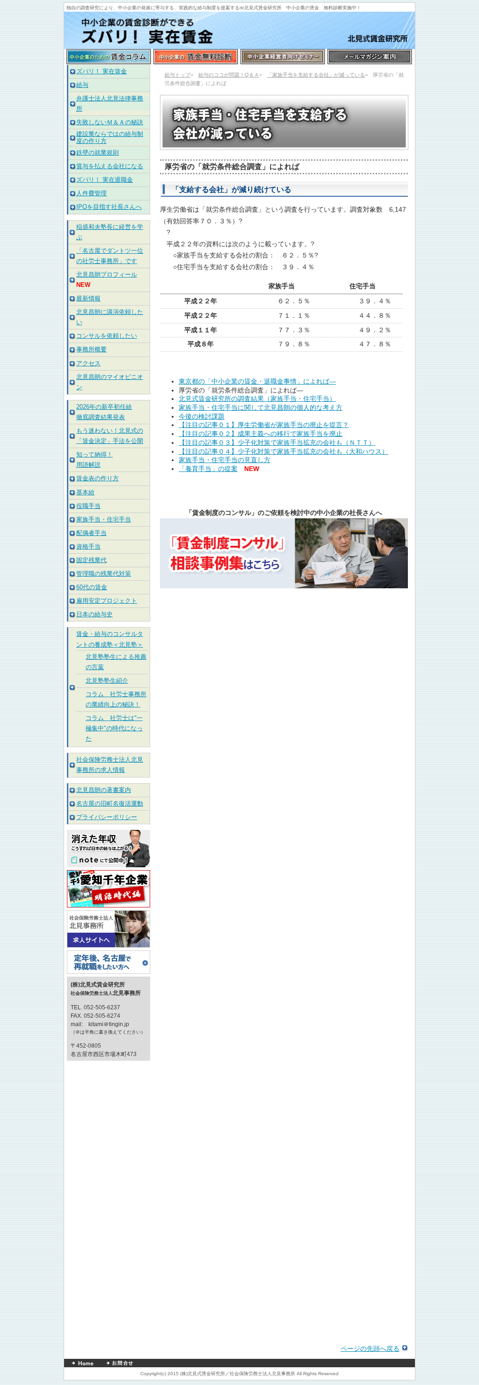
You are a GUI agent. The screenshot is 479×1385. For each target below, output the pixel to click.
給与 (82, 84)
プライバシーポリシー (106, 817)
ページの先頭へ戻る (370, 1348)
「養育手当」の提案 (208, 468)
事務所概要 (91, 349)
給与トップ (177, 75)
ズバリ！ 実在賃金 (101, 71)
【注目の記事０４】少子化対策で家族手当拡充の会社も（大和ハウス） (283, 451)
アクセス (88, 363)
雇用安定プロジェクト (106, 600)
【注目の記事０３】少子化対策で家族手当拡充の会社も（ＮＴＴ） (277, 442)
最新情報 (88, 298)
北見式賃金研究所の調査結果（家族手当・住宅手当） (257, 398)
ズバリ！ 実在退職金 (104, 179)
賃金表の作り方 (97, 478)
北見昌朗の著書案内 (103, 789)
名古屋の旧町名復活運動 (109, 803)
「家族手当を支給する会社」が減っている (316, 75)
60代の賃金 (91, 587)
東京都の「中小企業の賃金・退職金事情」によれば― (257, 381)
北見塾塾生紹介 (107, 680)
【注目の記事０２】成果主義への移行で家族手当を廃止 (260, 433)
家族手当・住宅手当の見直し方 (224, 460)
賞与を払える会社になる (109, 166)
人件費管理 (91, 193)
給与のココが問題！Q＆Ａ (228, 75)
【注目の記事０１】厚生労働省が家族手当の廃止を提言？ (264, 424)
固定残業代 (91, 560)
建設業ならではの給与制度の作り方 (109, 137)
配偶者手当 (91, 532)
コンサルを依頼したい (106, 335)
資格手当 (88, 546)
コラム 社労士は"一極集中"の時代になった (114, 728)
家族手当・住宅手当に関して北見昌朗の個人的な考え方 (260, 407)
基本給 (85, 492)
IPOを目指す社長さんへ (109, 206)
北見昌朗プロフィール (106, 274)
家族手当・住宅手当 (103, 519)
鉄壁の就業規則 (97, 152)
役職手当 (88, 505)
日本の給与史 (94, 614)
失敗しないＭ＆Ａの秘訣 (109, 122)
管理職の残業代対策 (103, 573)
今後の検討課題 (202, 416)
